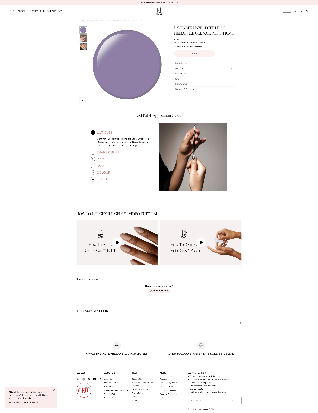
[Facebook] (89, 379)
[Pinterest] (78, 379)
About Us (108, 379)
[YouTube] (94, 379)
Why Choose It (182, 68)
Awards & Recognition (169, 394)
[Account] (300, 11)
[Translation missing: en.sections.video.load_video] (117, 242)
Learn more (15, 402)
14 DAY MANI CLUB (36, 11)
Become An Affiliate (112, 398)
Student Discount (139, 379)
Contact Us (108, 386)
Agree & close (31, 402)
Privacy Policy (137, 393)
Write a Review (161, 291)
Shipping (186, 43)
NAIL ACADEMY (54, 11)
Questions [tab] (93, 279)
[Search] (295, 11)
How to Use (181, 83)
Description (181, 63)
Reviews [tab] (81, 279)
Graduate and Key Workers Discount (143, 384)
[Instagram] (83, 379)
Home (82, 21)
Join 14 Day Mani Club (168, 386)
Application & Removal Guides (116, 390)
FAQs (178, 78)
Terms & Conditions (140, 389)
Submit (234, 400)
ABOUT (21, 11)
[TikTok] (100, 379)
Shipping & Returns (111, 383)
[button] (306, 11)
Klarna (134, 401)
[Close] (54, 389)
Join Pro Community (168, 390)
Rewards (163, 379)
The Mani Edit (109, 394)
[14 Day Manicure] (159, 11)
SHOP (12, 11)
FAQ (134, 397)
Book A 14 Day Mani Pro (169, 383)
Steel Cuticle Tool (140, 138)
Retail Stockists (166, 398)
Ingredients (180, 73)
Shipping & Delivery (184, 89)
